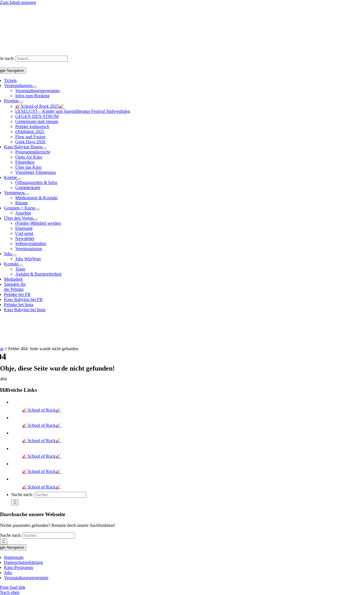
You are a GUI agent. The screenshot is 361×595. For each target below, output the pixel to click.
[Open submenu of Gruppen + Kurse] (37, 209)
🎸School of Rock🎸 (41, 410)
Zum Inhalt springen (18, 2)
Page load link (12, 587)
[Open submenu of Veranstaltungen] (34, 87)
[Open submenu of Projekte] (21, 102)
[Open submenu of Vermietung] (27, 194)
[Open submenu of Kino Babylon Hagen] (44, 148)
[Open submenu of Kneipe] (19, 179)
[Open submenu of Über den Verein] (35, 219)
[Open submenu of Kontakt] (20, 265)
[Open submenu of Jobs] (14, 255)
